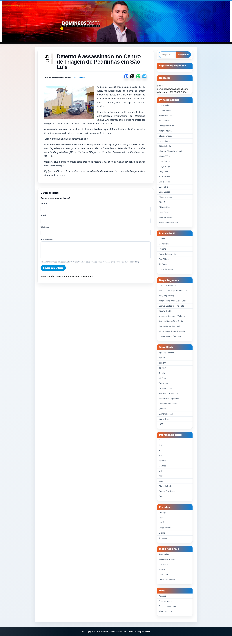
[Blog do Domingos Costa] (116, 21)
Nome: (44, 203)
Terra (161, 455)
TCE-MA (162, 368)
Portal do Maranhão (167, 254)
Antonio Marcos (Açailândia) (171, 321)
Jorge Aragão (165, 166)
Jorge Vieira (164, 105)
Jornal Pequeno (166, 269)
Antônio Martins (166, 131)
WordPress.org (165, 611)
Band (161, 481)
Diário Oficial (164, 419)
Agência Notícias (166, 352)
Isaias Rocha (164, 141)
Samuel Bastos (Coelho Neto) (172, 306)
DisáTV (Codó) (165, 311)
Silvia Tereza (164, 120)
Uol (160, 471)
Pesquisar (183, 54)
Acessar (162, 596)
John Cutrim (164, 161)
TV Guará (163, 264)
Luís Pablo (163, 187)
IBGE (161, 424)
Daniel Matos (164, 182)
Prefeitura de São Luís (168, 393)
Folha (161, 445)
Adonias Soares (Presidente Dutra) (174, 290)
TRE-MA (162, 363)
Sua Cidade (164, 259)
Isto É (161, 522)
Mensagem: (47, 239)
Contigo (162, 512)
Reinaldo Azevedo (167, 559)
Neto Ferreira (164, 176)
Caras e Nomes (165, 528)
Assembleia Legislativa (169, 398)
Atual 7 (162, 202)
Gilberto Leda (165, 146)
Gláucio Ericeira (165, 136)
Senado (162, 409)
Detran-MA (163, 383)
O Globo (162, 466)
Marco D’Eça (164, 156)
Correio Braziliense (167, 491)
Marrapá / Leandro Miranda (171, 151)
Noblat (162, 569)
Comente (81, 77)
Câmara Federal (166, 414)
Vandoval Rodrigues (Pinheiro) (172, 316)
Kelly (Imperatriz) (166, 295)
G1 (160, 440)
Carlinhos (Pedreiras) (168, 285)
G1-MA (162, 238)
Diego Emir (163, 171)
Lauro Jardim (165, 574)
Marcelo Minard (166, 197)
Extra (161, 496)
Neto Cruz (163, 212)
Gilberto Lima (165, 207)
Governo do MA (166, 388)
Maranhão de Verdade (168, 222)
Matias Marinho (165, 115)
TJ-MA (162, 373)
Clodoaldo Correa (166, 126)
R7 (160, 450)
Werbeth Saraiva (166, 217)
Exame (162, 533)
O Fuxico (163, 538)
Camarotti (163, 564)
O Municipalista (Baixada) (170, 336)
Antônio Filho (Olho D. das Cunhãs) (174, 301)
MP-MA (162, 358)
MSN (161, 476)
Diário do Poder (166, 486)
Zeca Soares (164, 192)
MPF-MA (162, 378)
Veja (161, 517)
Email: (44, 215)
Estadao (162, 460)
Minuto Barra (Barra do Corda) (172, 331)
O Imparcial (164, 244)
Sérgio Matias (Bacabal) (169, 326)
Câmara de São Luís (168, 403)
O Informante (165, 110)
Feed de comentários (168, 606)
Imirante (162, 249)
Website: (45, 227)
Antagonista (164, 554)
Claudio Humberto (167, 579)
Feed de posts (165, 601)
